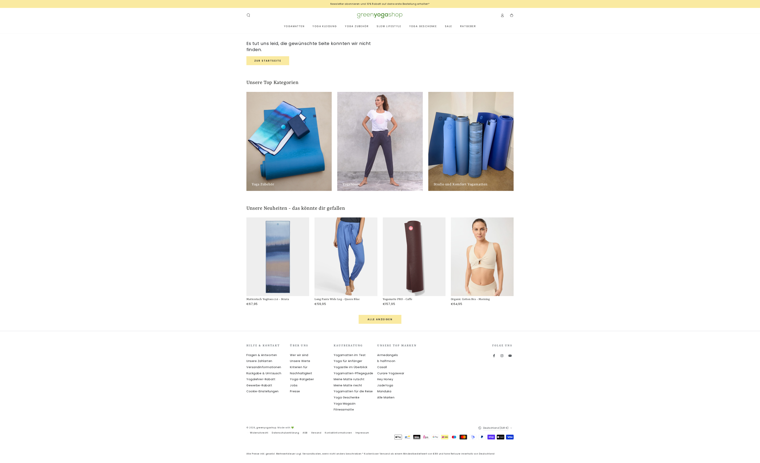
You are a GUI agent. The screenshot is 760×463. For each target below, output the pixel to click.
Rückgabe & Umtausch (263, 373)
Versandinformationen (263, 367)
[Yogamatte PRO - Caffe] (414, 256)
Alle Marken (385, 397)
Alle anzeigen (380, 319)
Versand (316, 432)
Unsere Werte (300, 361)
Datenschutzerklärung (285, 432)
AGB (305, 432)
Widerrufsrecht (259, 432)
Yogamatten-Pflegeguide (353, 373)
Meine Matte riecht (348, 385)
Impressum (362, 432)
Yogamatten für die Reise (353, 391)
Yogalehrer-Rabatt (260, 379)
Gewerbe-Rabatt (259, 385)
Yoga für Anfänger (348, 361)
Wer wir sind (299, 355)
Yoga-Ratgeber (302, 379)
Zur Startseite (267, 60)
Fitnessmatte (344, 410)
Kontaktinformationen (338, 432)
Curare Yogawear (390, 373)
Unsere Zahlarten (259, 361)
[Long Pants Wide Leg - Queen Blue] (345, 256)
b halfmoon (386, 361)
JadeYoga (385, 385)
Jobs (293, 385)
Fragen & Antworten (261, 355)
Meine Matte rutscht (349, 379)
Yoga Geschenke (347, 397)
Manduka (384, 391)
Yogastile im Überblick (351, 367)
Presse (295, 391)
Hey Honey (385, 379)
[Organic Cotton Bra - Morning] (482, 256)
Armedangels (387, 355)
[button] (248, 15)
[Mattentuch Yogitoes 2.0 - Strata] (277, 256)
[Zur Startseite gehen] (380, 15)
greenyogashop (266, 427)
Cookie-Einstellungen (262, 391)
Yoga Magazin (344, 404)
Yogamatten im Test (350, 355)
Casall (382, 367)
